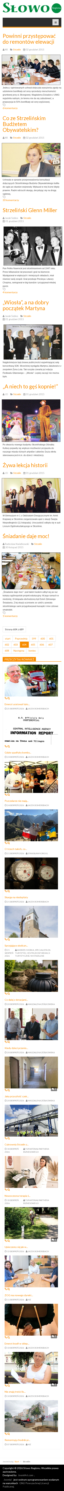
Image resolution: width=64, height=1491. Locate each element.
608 (7, 650)
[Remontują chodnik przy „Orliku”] (31, 1415)
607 (50, 644)
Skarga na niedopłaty (16, 897)
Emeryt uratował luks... (17, 704)
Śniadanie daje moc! (26, 536)
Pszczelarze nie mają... (16, 800)
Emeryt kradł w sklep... (17, 1343)
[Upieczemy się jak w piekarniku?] (31, 1222)
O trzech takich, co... (16, 848)
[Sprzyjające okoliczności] (31, 921)
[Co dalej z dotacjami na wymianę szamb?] (31, 975)
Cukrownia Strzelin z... (17, 1144)
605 (33, 644)
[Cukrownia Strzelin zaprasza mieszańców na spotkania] (31, 1120)
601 (51, 638)
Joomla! (8, 1479)
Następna (19, 650)
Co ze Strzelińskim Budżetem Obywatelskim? (24, 124)
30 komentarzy (11, 200)
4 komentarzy (10, 292)
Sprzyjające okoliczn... (16, 945)
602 (7, 644)
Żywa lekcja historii (25, 465)
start (7, 638)
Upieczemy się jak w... (16, 1246)
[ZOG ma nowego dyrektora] (31, 1271)
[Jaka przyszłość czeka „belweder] (31, 1072)
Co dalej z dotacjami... (16, 999)
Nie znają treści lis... (15, 1391)
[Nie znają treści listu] (31, 1367)
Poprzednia (21, 638)
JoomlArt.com (25, 1475)
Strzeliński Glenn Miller (30, 210)
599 (34, 638)
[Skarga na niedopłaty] (31, 873)
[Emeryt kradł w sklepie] (31, 1319)
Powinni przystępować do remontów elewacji (29, 39)
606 (42, 644)
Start (17, 1461)
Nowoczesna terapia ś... (17, 1195)
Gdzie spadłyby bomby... (18, 752)
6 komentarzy (10, 108)
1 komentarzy (10, 615)
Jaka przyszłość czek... (17, 1096)
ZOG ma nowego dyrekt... (19, 1295)
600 (43, 638)
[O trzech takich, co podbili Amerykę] (31, 824)
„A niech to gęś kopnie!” (30, 386)
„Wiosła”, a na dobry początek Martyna (26, 305)
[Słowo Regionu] (32, 8)
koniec (32, 650)
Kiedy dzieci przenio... (16, 1048)
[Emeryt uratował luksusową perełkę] (31, 680)
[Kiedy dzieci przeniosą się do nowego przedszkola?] (31, 1023)
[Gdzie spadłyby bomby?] (31, 728)
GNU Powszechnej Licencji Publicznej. (26, 1485)
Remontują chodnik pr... (17, 1439)
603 (16, 644)
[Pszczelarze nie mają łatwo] (31, 776)
